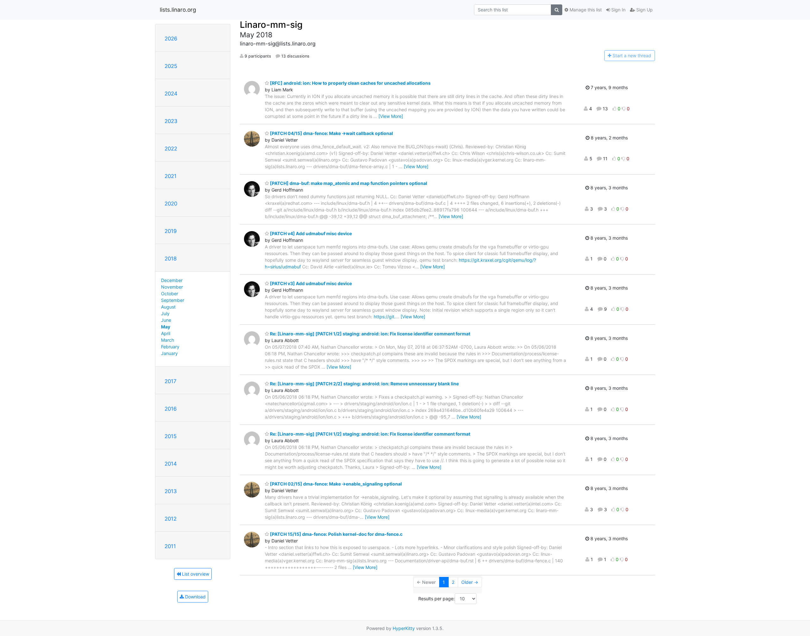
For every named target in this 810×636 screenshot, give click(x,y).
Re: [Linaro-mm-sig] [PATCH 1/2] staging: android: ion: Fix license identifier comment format (369, 333)
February (170, 346)
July (165, 313)
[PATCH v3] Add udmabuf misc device (310, 283)
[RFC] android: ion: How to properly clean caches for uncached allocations (350, 83)
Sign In (618, 9)
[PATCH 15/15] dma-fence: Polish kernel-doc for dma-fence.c (335, 534)
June (166, 320)
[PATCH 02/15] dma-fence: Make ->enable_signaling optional (335, 483)
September (172, 300)
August (168, 306)
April (165, 333)
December (172, 280)
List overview (195, 574)
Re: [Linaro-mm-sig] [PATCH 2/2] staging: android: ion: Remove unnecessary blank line (364, 383)
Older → (469, 582)
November (172, 287)
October (169, 293)
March (167, 340)
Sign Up (644, 9)
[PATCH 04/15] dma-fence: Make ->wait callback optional (331, 133)
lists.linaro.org (178, 9)
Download (195, 596)
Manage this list (585, 9)
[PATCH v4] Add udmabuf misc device (310, 233)
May (165, 326)
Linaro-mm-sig (271, 24)
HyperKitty (404, 628)
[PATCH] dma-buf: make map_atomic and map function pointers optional (348, 183)
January (169, 353)
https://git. (385, 316)
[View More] (390, 116)
